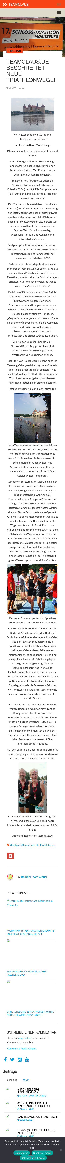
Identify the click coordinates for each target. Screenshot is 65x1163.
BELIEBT (12, 1080)
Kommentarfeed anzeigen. (22, 1048)
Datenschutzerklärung (33, 1158)
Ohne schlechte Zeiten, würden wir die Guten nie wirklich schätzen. (30, 1013)
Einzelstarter (47, 844)
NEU (27, 1080)
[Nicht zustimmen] (60, 1150)
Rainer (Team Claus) (34, 877)
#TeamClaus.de (30, 844)
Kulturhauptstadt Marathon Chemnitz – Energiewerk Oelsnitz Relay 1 (31, 932)
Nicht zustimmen (42, 1153)
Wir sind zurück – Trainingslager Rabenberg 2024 (27, 973)
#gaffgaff (15, 844)
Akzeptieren (21, 1153)
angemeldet (25, 1037)
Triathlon (14, 50)
